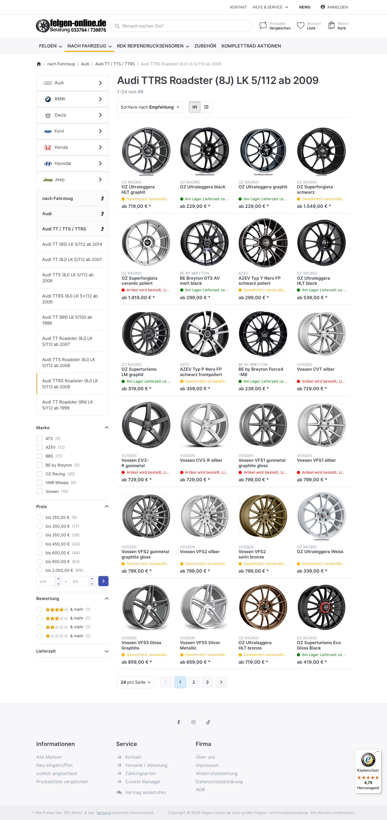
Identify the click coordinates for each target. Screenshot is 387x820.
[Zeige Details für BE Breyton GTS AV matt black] (204, 242)
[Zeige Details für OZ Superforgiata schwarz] (321, 151)
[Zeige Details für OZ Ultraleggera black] (204, 151)
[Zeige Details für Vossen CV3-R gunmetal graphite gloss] (146, 425)
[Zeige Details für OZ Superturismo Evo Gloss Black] (321, 607)
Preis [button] (41, 506)
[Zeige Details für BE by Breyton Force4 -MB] (263, 334)
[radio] (195, 107)
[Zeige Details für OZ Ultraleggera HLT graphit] (146, 151)
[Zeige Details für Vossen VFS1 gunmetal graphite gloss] (263, 425)
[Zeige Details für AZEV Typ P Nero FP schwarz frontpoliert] (204, 334)
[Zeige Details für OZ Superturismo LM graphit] (146, 334)
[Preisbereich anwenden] (103, 581)
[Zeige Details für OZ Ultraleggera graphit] (263, 151)
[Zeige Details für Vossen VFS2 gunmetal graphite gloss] (146, 516)
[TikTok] (208, 722)
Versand (103, 812)
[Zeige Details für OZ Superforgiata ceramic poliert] (146, 242)
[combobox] (181, 26)
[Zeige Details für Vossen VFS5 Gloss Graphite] (146, 607)
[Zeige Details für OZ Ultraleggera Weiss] (321, 516)
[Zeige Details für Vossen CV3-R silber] (204, 425)
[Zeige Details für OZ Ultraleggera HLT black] (321, 242)
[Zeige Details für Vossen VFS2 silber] (204, 516)
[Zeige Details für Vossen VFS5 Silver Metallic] (204, 607)
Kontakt (238, 7)
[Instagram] (193, 722)
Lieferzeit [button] (46, 651)
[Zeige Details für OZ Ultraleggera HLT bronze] (263, 607)
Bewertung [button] (47, 598)
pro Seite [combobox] (137, 682)
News (304, 7)
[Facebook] (179, 722)
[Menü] (378, 753)
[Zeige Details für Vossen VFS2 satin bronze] (263, 516)
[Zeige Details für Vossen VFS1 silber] (321, 425)
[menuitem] (50, 45)
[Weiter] (221, 682)
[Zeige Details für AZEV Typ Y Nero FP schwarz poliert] (263, 242)
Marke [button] (43, 427)
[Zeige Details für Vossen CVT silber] (321, 334)
